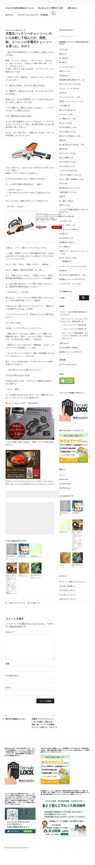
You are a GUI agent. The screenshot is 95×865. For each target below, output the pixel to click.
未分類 (61, 270)
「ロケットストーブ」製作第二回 (74, 329)
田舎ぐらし (63, 71)
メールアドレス (12, 676)
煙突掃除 (65, 261)
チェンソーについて (20, 603)
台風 (60, 196)
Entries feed (63, 479)
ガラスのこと (64, 114)
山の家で (62, 234)
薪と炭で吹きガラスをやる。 (69, 145)
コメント (10, 632)
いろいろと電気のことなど (69, 175)
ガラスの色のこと (65, 166)
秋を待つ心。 (35, 556)
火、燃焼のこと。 (65, 119)
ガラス (61, 183)
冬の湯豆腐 (21, 556)
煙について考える (65, 110)
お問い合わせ (72, 8)
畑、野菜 (62, 58)
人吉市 (61, 93)
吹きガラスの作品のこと (68, 136)
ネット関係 (63, 247)
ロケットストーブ (65, 153)
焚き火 (61, 54)
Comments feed (65, 484)
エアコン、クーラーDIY (67, 88)
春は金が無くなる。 (11, 557)
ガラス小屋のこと (65, 162)
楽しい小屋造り (65, 158)
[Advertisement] (33, 494)
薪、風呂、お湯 (65, 201)
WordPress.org (64, 488)
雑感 (60, 140)
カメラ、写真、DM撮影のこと (70, 179)
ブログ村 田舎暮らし (67, 586)
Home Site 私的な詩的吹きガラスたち (19, 8)
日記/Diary (63, 75)
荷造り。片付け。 (65, 225)
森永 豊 (22, 30)
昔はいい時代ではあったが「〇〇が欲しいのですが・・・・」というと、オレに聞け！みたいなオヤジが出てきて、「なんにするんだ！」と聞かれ (11, 584)
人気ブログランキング (67, 599)
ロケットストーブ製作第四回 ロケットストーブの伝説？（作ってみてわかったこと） (75, 335)
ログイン (62, 475)
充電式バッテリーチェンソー (69, 101)
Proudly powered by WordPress (16, 848)
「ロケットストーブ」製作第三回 (74, 325)
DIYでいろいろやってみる (68, 84)
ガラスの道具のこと (66, 127)
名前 (7, 664)
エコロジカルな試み (66, 170)
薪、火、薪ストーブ (34, 603)
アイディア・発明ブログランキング (72, 582)
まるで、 (21, 575)
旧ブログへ (10, 15)
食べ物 (61, 62)
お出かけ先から (65, 238)
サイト (8, 688)
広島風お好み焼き (65, 242)
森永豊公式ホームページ (68, 188)
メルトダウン (64, 221)
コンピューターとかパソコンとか (71, 266)
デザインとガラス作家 (67, 229)
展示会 (61, 149)
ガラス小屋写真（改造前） (69, 347)
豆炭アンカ (63, 205)
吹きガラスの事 (65, 216)
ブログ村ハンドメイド (67, 595)
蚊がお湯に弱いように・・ (36, 576)
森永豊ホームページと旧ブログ (70, 279)
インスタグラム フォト (68, 284)
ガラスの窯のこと (65, 132)
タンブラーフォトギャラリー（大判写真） (33, 15)
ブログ (11, 603)
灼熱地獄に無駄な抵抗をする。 (70, 80)
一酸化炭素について (66, 192)
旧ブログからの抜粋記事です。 (70, 275)
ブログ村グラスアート (67, 590)
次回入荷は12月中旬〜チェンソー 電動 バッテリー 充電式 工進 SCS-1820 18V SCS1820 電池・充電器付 (49, 216)
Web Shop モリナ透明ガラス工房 (50, 8)
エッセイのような (65, 67)
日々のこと (63, 123)
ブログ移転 (63, 106)
